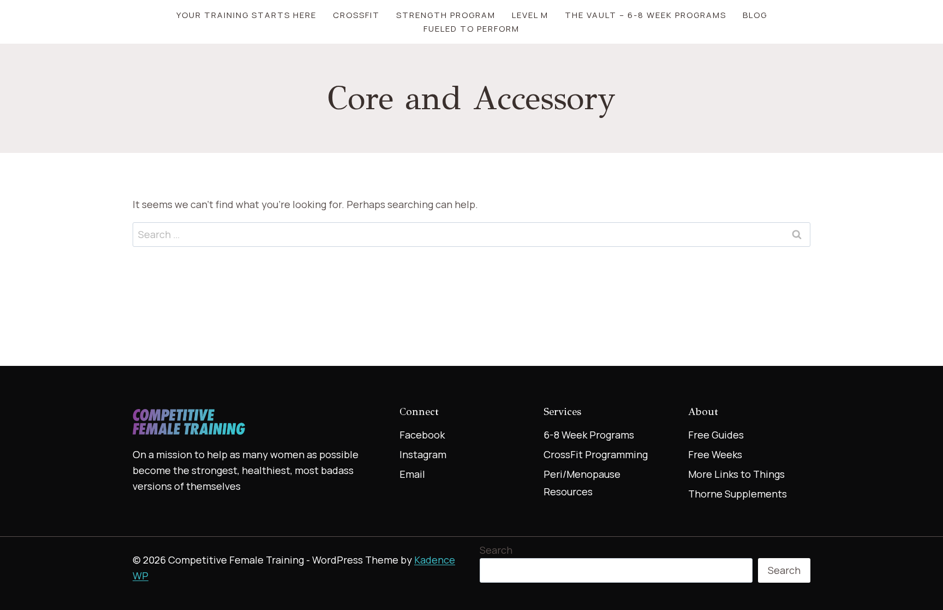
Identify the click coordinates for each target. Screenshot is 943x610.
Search (496, 549)
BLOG (755, 15)
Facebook (422, 434)
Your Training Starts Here (246, 15)
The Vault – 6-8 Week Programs (645, 15)
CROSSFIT (356, 15)
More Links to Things (736, 474)
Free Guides (716, 434)
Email (412, 474)
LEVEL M (530, 15)
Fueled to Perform (471, 28)
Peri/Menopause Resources (582, 482)
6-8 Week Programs (589, 434)
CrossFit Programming (596, 454)
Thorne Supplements (737, 493)
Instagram (422, 454)
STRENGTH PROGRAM (446, 15)
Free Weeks (715, 454)
